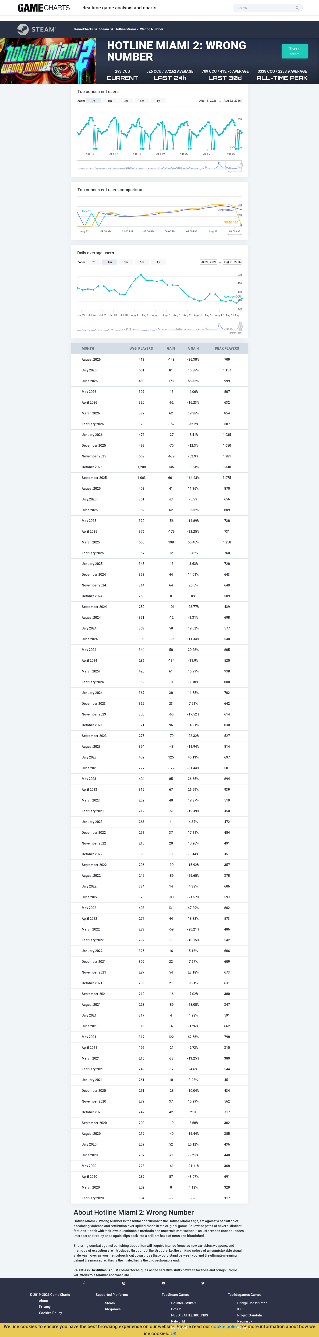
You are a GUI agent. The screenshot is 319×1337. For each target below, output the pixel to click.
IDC (239, 1309)
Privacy (44, 1307)
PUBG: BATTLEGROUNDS (189, 1315)
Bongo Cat (179, 1327)
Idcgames (113, 1309)
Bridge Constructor (252, 1303)
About (43, 1301)
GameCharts (83, 29)
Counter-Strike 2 (183, 1303)
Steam (104, 29)
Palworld (178, 1321)
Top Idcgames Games (245, 1295)
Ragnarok (244, 1321)
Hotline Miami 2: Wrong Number (139, 29)
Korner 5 (244, 1327)
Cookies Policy (50, 1313)
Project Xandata (249, 1315)
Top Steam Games (176, 1295)
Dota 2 (176, 1309)
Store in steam (295, 51)
